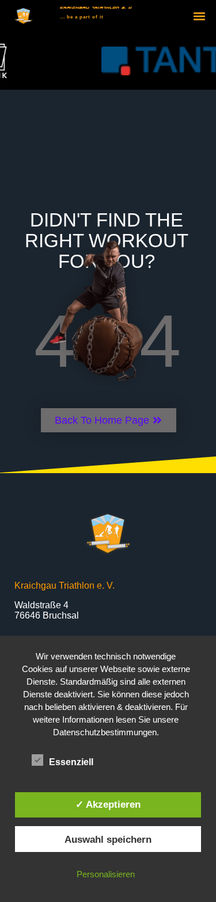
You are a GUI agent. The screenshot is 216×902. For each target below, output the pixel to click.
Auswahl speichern (108, 839)
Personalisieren (106, 874)
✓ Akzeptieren (108, 804)
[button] (199, 16)
